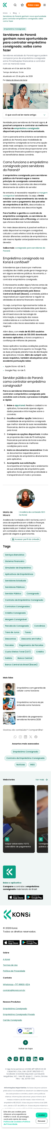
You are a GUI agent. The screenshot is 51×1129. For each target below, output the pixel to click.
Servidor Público (13, 593)
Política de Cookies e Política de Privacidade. (17, 1122)
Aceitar (41, 1115)
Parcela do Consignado (17, 625)
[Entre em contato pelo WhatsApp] (9, 1059)
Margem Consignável (16, 619)
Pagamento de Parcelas (31, 645)
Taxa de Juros (12, 632)
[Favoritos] (22, 4)
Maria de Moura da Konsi (16, 80)
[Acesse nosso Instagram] (16, 1058)
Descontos (10, 638)
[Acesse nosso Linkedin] (35, 1059)
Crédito (40, 651)
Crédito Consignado (15, 613)
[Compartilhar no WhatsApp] (15, 736)
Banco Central (25, 658)
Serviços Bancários (14, 554)
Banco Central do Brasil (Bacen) (21, 664)
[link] (25, 18)
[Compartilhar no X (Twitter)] (30, 736)
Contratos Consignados (17, 606)
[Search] (15, 4)
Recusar (41, 1121)
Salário (8, 658)
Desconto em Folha (31, 638)
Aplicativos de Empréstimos (19, 574)
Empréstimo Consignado (25, 751)
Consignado (33, 593)
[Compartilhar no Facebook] (35, 736)
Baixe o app (33, 5)
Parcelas (9, 645)
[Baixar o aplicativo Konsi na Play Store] (34, 897)
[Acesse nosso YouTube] (41, 1059)
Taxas (28, 632)
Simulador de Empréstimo (18, 567)
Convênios (39, 625)
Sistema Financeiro (14, 561)
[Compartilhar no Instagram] (20, 736)
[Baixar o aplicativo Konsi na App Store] (16, 897)
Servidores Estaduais (15, 580)
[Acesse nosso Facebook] (22, 1059)
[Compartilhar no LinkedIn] (25, 736)
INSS (32, 764)
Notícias (20, 764)
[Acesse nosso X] (28, 1059)
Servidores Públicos (15, 587)
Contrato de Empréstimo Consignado (24, 600)
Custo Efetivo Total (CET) (18, 651)
